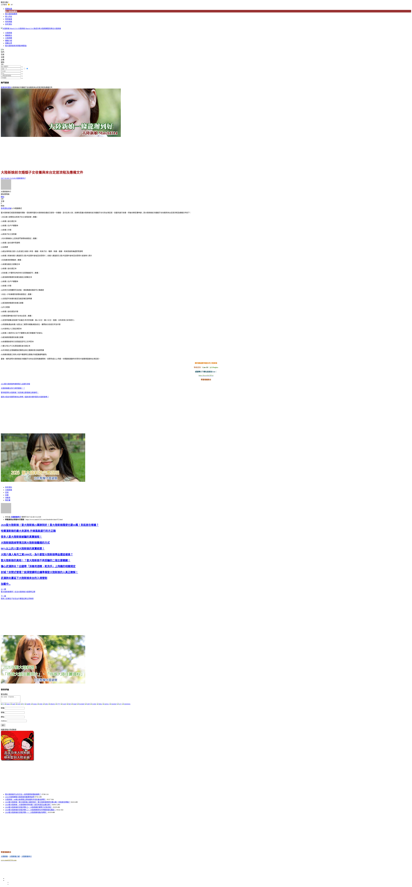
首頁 (2, 87)
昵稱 (2, 708)
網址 (2, 717)
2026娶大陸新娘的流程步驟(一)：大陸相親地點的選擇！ (26, 812)
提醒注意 (8, 43)
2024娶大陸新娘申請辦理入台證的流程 (15, 384)
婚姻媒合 (8, 35)
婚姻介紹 (8, 40)
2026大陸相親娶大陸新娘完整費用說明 (19, 797)
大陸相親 (8, 38)
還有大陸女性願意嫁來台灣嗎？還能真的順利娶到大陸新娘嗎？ (25, 397)
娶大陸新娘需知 (11, 11)
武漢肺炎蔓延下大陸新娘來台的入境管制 (24, 578)
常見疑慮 (8, 19)
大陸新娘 (8, 33)
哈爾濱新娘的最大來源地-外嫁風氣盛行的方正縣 (28, 530)
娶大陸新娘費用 (11, 14)
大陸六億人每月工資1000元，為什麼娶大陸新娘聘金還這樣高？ (37, 554)
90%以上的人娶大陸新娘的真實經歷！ (23, 548)
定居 (7, 492)
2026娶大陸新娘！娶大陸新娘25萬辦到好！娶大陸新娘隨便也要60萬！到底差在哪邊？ (50, 525)
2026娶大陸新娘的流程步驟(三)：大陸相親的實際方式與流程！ (29, 807)
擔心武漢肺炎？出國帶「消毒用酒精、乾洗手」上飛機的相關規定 (38, 566)
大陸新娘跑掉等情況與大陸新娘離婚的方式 (25, 542)
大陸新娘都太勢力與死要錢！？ (13, 388)
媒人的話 (8, 16)
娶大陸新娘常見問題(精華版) (16, 46)
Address (4, 721)
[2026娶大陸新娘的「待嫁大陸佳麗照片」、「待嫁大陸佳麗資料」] (43, 683)
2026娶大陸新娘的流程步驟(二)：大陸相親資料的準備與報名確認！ (30, 810)
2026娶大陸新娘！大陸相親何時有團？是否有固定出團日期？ (28, 805)
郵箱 (2, 712)
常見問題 (8, 22)
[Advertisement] (206, 152)
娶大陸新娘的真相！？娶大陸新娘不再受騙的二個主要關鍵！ (35, 560)
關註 (2, 197)
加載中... (6, 584)
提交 (3, 725)
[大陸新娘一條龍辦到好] (61, 136)
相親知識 (8, 9)
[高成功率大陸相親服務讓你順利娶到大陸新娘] (17, 760)
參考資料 (8, 24)
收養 (7, 495)
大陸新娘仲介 (16, 517)
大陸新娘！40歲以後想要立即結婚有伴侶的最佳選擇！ (25, 799)
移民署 (7, 500)
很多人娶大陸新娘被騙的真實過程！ (21, 536)
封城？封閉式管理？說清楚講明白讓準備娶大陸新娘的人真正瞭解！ (39, 572)
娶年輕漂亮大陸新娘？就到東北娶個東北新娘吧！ (20, 392)
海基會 (7, 498)
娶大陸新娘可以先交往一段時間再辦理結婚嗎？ (23, 794)
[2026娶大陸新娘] (43, 481)
